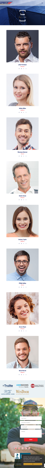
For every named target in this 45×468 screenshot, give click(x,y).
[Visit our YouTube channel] (16, 448)
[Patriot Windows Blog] (26, 448)
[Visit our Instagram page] (22, 448)
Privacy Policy (19, 465)
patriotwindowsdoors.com (10, 464)
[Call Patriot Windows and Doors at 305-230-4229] (29, 448)
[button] (35, 461)
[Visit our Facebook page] (19, 448)
